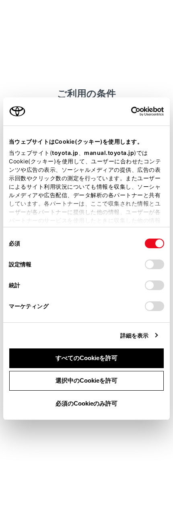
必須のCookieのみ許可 (86, 403)
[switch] (154, 264)
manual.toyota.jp (109, 152)
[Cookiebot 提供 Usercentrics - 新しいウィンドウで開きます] (128, 111)
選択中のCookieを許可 (86, 380)
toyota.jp (65, 152)
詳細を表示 (134, 335)
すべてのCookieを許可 (86, 357)
